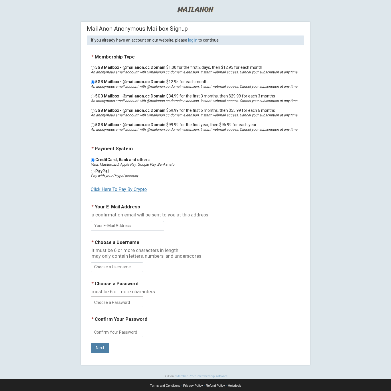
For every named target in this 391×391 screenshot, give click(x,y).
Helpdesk (234, 385)
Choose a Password (115, 283)
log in (193, 40)
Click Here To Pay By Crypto (119, 189)
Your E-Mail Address (116, 207)
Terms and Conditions (165, 385)
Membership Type (113, 57)
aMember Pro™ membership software (201, 376)
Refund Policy (215, 385)
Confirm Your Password (119, 319)
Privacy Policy (193, 385)
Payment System (112, 148)
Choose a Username (115, 242)
